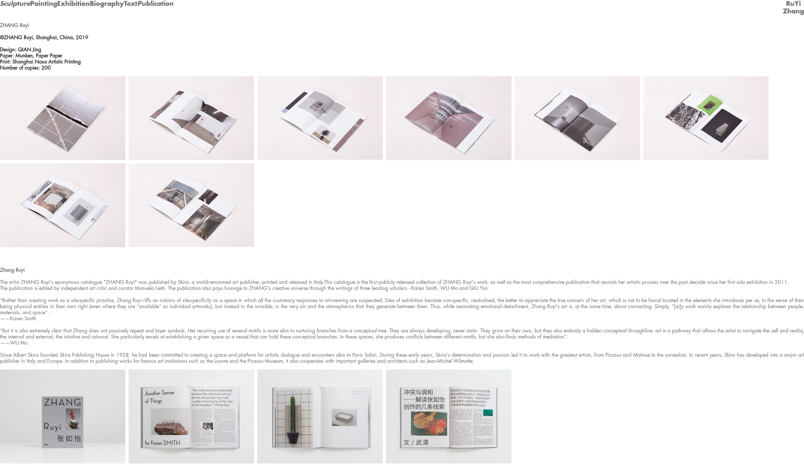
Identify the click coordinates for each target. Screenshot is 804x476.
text (130, 4)
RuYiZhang (793, 7)
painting (43, 4)
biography (107, 4)
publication (155, 4)
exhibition (73, 4)
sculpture (15, 4)
